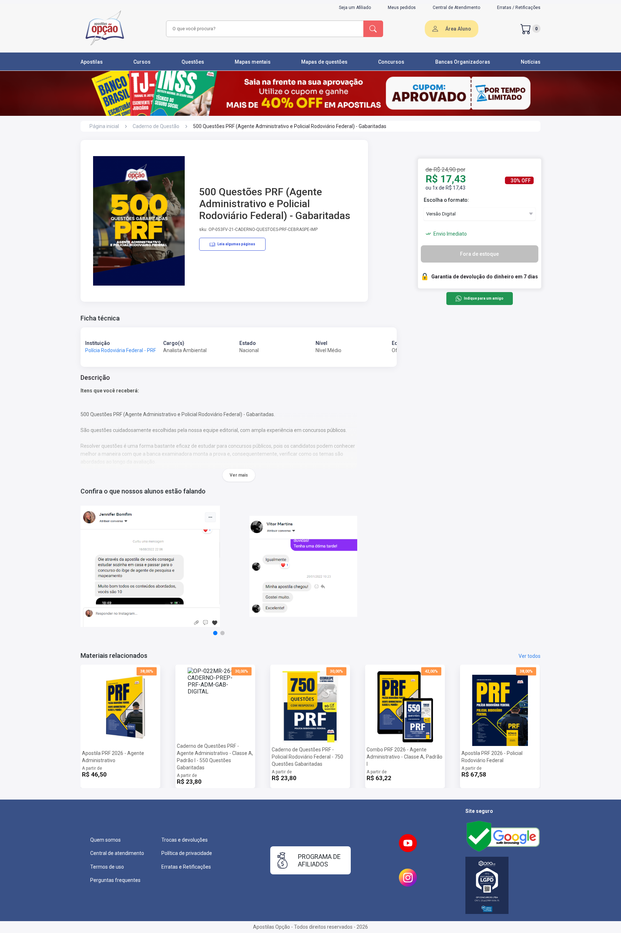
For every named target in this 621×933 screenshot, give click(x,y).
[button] (215, 633)
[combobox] (263, 29)
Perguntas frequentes (115, 880)
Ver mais (239, 475)
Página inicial (104, 126)
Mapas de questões (324, 62)
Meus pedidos (402, 7)
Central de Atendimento (456, 7)
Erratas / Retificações (518, 7)
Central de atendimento (117, 853)
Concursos (391, 62)
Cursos (142, 62)
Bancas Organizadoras (462, 62)
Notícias (530, 62)
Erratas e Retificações (186, 867)
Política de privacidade (186, 853)
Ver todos (529, 656)
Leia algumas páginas (236, 244)
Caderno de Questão (156, 126)
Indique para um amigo (483, 299)
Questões (192, 62)
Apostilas (91, 62)
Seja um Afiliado (355, 7)
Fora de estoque (479, 254)
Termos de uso (107, 867)
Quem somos (105, 840)
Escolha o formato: (446, 200)
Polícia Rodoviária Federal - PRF (120, 350)
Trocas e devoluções (184, 840)
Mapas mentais (253, 62)
